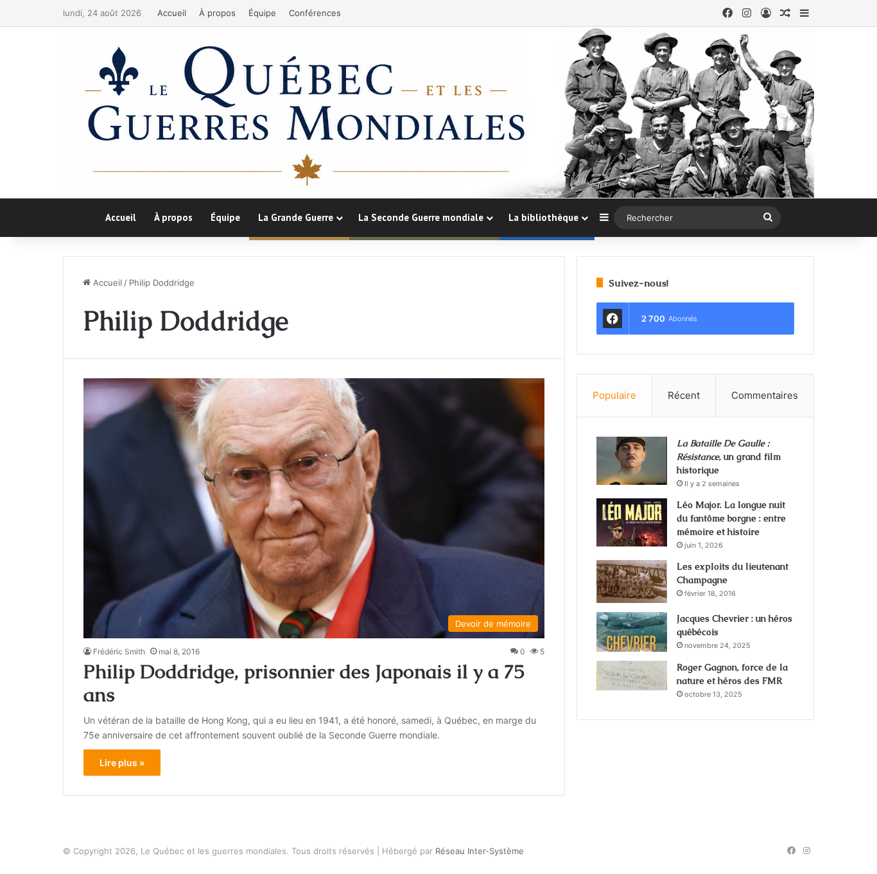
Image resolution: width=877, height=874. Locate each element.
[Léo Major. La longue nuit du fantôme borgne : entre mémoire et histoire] (631, 522)
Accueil (171, 13)
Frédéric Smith (119, 651)
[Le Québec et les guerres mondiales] (438, 113)
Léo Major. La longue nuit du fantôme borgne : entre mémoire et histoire (731, 518)
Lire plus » (122, 762)
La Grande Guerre (295, 217)
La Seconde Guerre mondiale (420, 217)
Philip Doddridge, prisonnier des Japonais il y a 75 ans (304, 683)
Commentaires (764, 395)
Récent (684, 395)
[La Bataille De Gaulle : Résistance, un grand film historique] (631, 461)
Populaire (614, 395)
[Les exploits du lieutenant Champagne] (631, 581)
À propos (217, 13)
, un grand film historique (729, 456)
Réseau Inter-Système (479, 851)
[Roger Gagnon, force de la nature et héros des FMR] (631, 675)
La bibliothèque (543, 217)
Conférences (315, 13)
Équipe (262, 13)
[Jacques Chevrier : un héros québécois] (631, 632)
